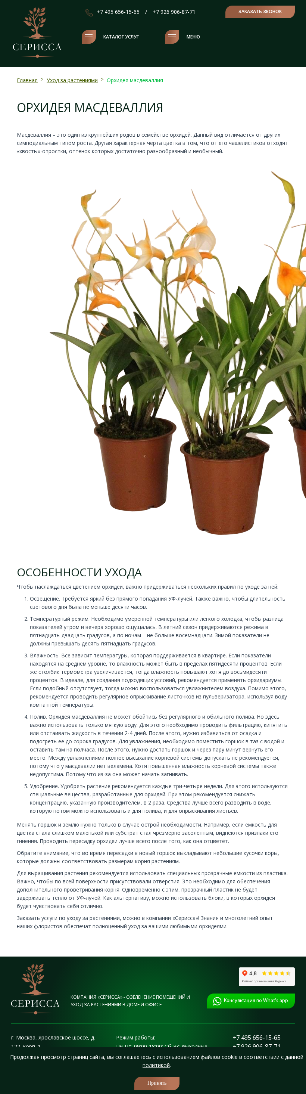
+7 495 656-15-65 (118, 11)
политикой (156, 1065)
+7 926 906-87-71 (174, 11)
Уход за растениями (72, 80)
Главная (27, 80)
